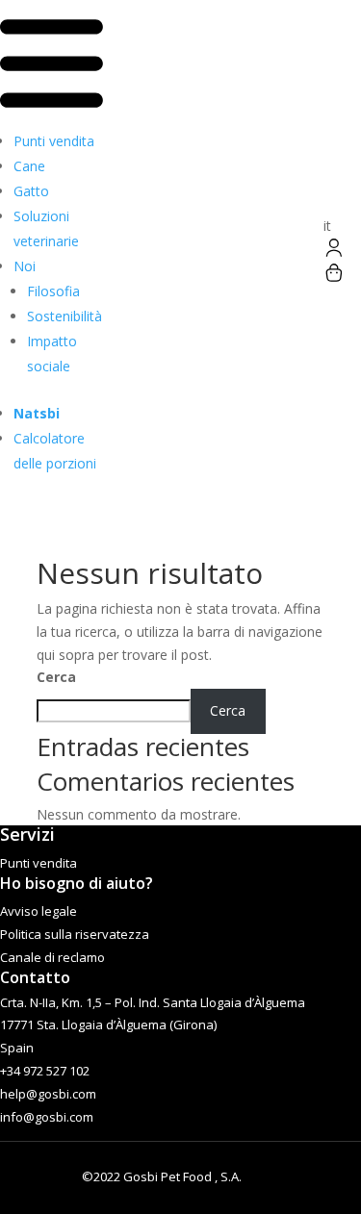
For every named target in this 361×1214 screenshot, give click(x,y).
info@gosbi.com (46, 1116)
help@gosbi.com (48, 1093)
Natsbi (36, 413)
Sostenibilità (64, 316)
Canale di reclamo (52, 957)
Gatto (31, 191)
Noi (24, 266)
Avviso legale (38, 911)
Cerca (56, 677)
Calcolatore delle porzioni (54, 450)
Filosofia (53, 291)
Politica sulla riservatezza (74, 934)
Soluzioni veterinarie (46, 228)
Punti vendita (53, 141)
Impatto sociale (52, 353)
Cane (29, 166)
